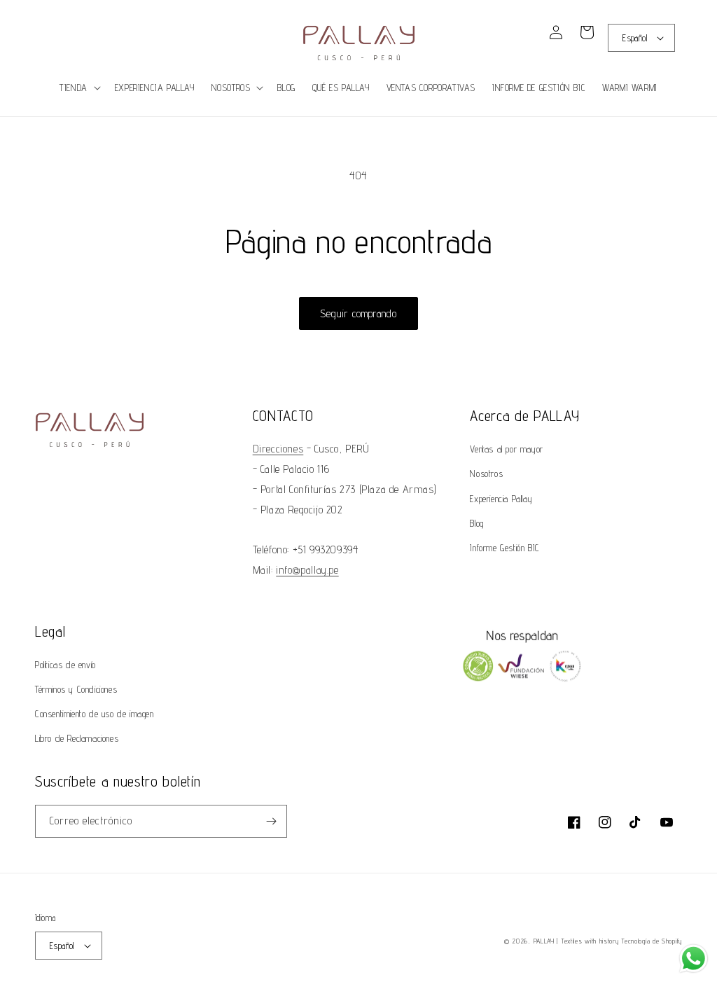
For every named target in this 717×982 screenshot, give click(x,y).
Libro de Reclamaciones (76, 738)
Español (634, 37)
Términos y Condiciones (76, 689)
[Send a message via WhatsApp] (693, 958)
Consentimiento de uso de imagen (94, 713)
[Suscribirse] (271, 821)
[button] (50, 40)
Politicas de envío (65, 664)
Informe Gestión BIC (504, 547)
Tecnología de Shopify (651, 940)
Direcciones (278, 448)
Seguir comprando (358, 313)
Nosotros (486, 473)
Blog (476, 523)
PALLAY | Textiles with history (576, 940)
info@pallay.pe (307, 569)
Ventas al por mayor (506, 449)
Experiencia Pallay (501, 498)
